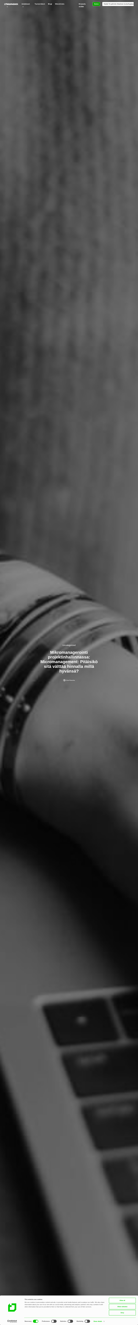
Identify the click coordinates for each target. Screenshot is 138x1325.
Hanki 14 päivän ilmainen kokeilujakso (119, 4)
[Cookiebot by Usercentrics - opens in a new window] (12, 1321)
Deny (122, 1312)
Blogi (50, 4)
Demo (96, 4)
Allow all (122, 1300)
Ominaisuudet (11, 4)
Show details (98, 1321)
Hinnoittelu (59, 4)
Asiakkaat (26, 4)
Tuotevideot (40, 4)
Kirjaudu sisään (82, 5)
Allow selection (122, 1306)
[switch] (54, 1321)
